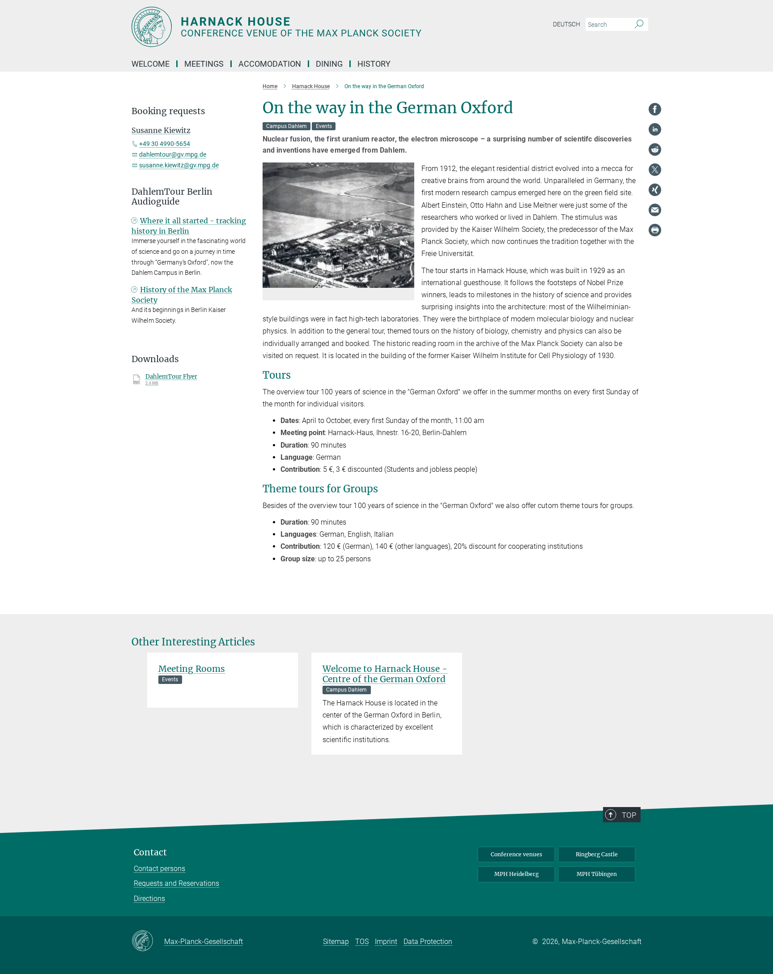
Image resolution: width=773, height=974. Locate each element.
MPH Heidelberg (516, 874)
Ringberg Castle (597, 854)
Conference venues (516, 854)
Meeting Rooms (191, 668)
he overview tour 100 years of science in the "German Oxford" (396, 505)
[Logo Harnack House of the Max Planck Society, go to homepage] (299, 27)
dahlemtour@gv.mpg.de (172, 154)
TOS (362, 941)
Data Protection (427, 941)
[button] (406, 280)
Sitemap (336, 941)
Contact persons (159, 868)
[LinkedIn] (655, 129)
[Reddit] (655, 149)
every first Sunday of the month (402, 420)
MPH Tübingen (597, 874)
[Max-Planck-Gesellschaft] (148, 941)
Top (629, 815)
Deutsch (566, 24)
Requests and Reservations (176, 883)
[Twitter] (655, 169)
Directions (149, 898)
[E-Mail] (655, 210)
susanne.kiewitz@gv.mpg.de (179, 165)
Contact (150, 852)
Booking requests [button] (168, 111)
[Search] (639, 24)
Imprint (386, 941)
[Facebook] (655, 109)
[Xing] (655, 190)
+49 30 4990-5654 (164, 143)
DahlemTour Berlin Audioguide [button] (172, 197)
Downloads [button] (155, 359)
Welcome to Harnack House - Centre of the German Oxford (385, 673)
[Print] (655, 230)
